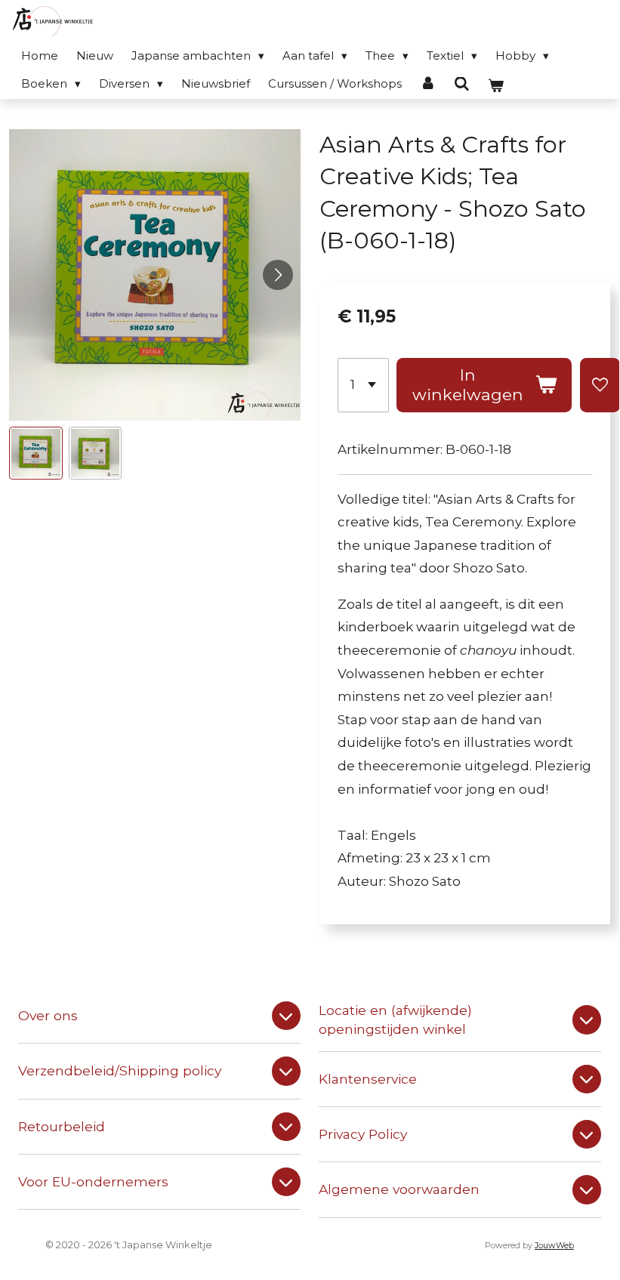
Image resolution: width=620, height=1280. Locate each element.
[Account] (428, 83)
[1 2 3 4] (363, 385)
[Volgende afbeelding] (278, 275)
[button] (36, 453)
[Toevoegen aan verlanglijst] (600, 385)
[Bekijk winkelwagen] (496, 85)
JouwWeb (554, 1246)
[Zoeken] (462, 84)
